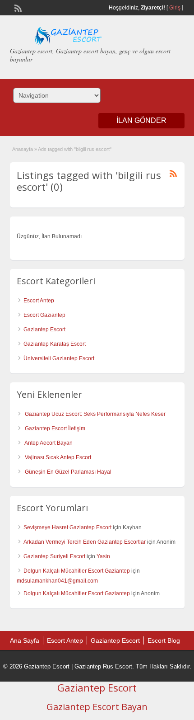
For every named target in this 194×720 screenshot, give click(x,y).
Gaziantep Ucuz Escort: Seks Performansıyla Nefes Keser (95, 414)
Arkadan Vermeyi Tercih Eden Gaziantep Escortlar (84, 542)
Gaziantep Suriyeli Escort (54, 556)
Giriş (174, 8)
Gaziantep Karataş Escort (54, 344)
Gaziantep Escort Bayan (97, 707)
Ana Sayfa (24, 640)
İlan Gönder (141, 120)
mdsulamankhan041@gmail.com (57, 581)
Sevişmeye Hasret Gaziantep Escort (67, 527)
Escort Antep (38, 300)
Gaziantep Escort (44, 329)
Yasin (103, 556)
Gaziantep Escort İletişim (55, 428)
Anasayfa (22, 149)
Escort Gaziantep (44, 315)
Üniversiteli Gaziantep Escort (58, 358)
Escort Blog (164, 640)
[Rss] (17, 7)
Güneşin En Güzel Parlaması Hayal (68, 472)
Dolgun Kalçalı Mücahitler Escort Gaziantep (76, 571)
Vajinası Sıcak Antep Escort (58, 457)
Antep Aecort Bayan (48, 443)
